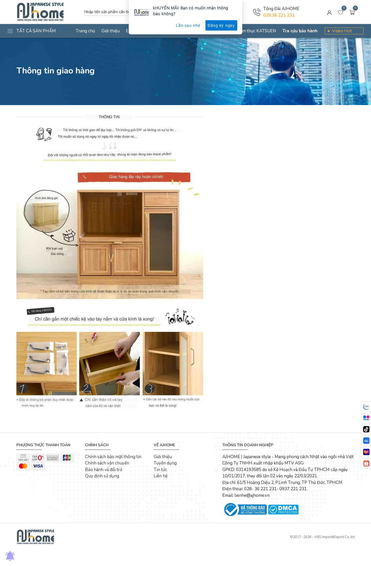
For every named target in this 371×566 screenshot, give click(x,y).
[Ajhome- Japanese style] (35, 537)
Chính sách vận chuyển (107, 463)
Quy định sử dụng (102, 476)
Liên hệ (161, 476)
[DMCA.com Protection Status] (283, 509)
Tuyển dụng (165, 463)
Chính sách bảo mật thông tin (113, 457)
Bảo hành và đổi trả (103, 470)
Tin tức (160, 470)
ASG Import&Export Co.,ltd (334, 537)
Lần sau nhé (188, 25)
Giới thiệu (163, 457)
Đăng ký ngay (221, 25)
